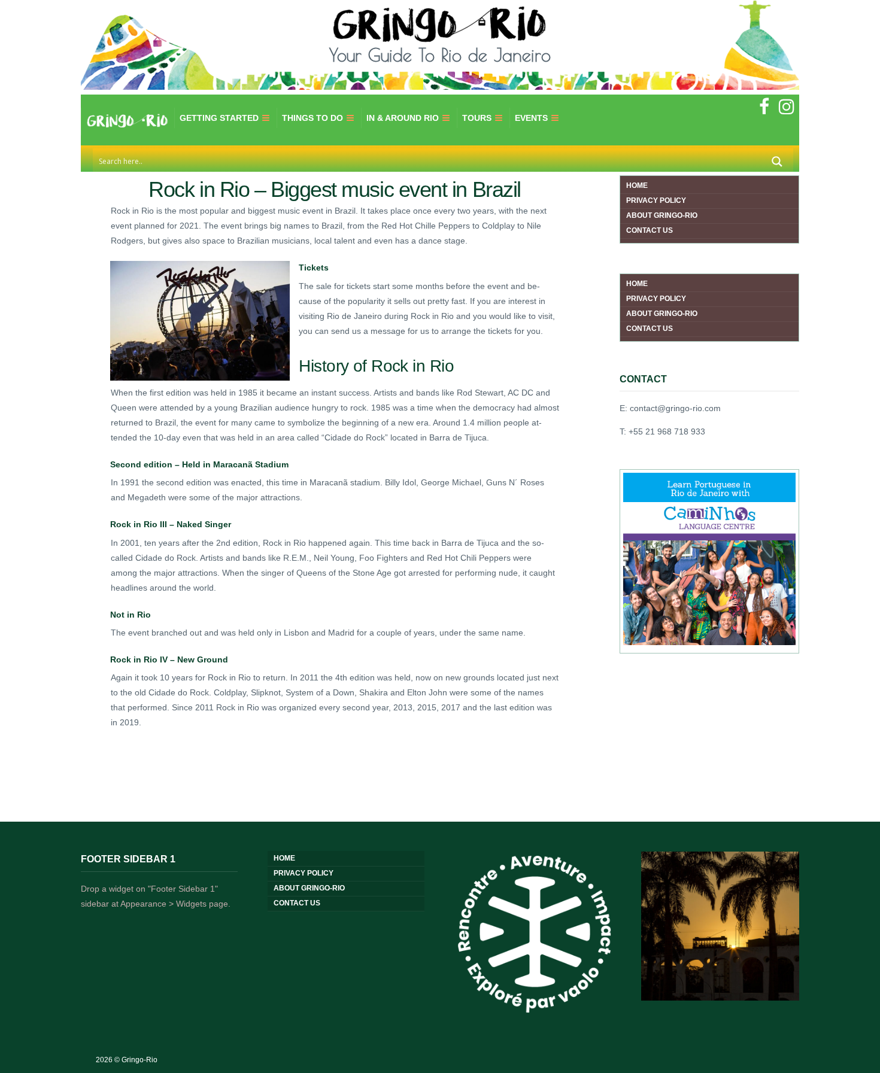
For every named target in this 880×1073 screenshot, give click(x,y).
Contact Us (649, 230)
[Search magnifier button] (777, 161)
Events (531, 118)
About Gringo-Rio (661, 215)
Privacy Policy (656, 200)
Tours (476, 118)
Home (637, 185)
